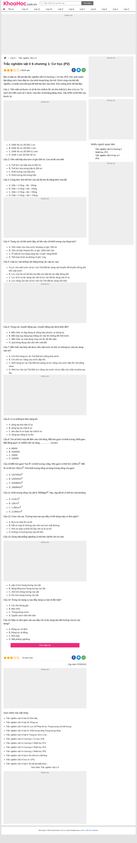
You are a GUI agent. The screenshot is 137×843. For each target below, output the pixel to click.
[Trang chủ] (20, 3)
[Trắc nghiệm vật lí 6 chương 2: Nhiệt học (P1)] (92, 150)
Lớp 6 (12, 58)
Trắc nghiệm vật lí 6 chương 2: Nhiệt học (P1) (108, 150)
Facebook (94, 830)
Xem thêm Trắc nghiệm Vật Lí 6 (45, 767)
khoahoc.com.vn (5, 58)
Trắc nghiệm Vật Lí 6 (27, 58)
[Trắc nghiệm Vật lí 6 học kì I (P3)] (92, 156)
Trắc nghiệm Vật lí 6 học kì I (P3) (107, 157)
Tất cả (11, 9)
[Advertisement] (68, 35)
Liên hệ (88, 830)
